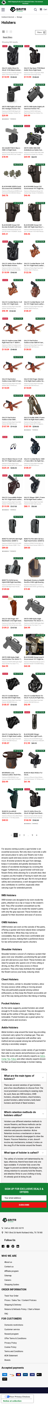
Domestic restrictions (13, 1325)
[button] (3, 31)
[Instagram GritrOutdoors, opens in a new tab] (7, 1246)
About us (8, 1262)
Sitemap (8, 1275)
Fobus (13, 1059)
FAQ (6, 1314)
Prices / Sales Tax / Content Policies (20, 1300)
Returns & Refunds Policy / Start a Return (22, 1309)
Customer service (12, 1329)
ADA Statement (11, 1355)
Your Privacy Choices (20, 1396)
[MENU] (3, 9)
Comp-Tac (5, 1059)
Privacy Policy (25, 1342)
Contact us (9, 1266)
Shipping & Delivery (12, 1305)
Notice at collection (12, 1401)
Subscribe (24, 1205)
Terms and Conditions (25, 1351)
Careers (7, 1280)
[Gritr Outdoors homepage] (19, 9)
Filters (39, 32)
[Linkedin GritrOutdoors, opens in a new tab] (17, 1246)
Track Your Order (11, 1296)
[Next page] (36, 835)
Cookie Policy (25, 1347)
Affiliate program (11, 1271)
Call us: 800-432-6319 (14, 1228)
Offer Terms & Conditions (15, 1338)
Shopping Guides (11, 1284)
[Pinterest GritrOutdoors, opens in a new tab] (12, 1246)
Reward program (11, 1334)
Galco (42, 1056)
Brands (7, 1360)
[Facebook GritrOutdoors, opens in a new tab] (3, 1246)
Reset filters (7, 37)
